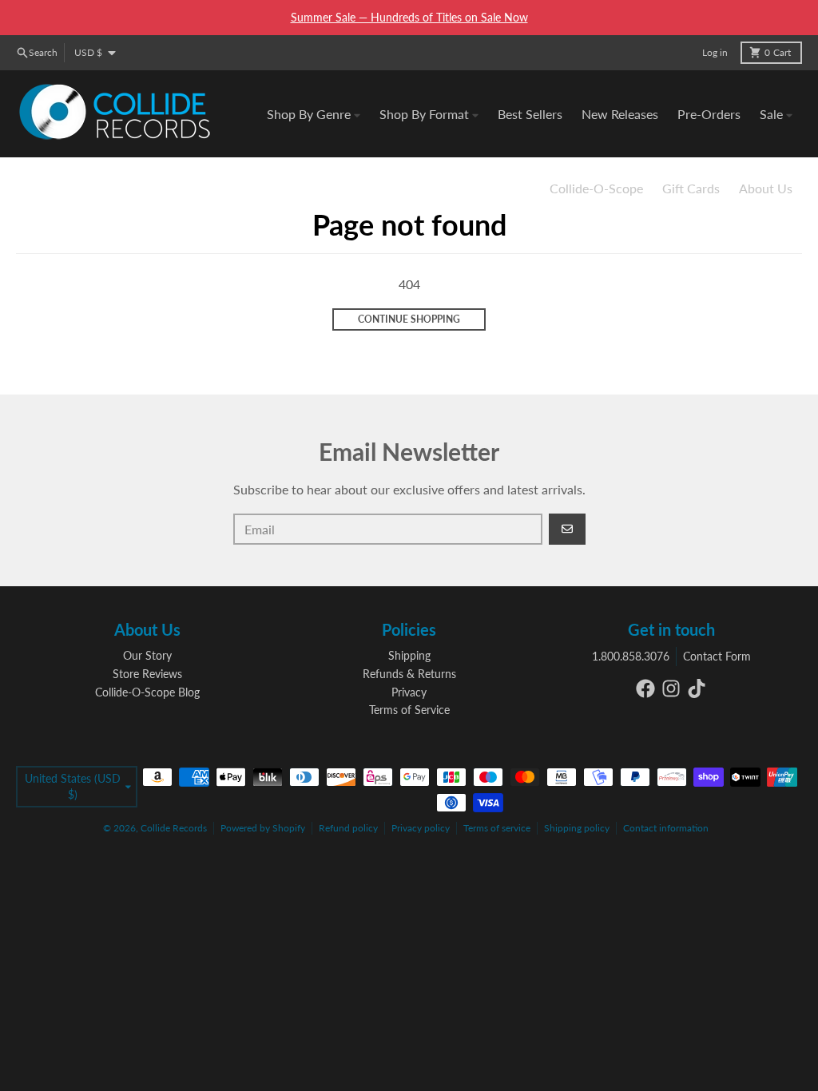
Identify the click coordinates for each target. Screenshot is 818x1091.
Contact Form (717, 656)
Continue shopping (409, 319)
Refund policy (348, 828)
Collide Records (174, 828)
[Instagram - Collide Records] (671, 688)
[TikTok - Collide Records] (696, 688)
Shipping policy (577, 828)
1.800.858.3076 (630, 656)
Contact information (666, 828)
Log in (715, 52)
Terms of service (496, 828)
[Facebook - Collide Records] (645, 688)
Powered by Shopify (262, 828)
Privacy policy (420, 828)
